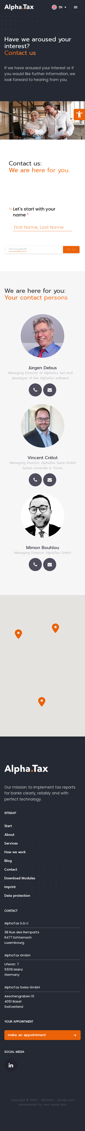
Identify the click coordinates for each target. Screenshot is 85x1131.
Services (11, 843)
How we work (15, 852)
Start (8, 826)
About (9, 834)
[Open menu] (75, 7)
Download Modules (19, 878)
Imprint (10, 887)
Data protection (17, 895)
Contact (10, 869)
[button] (79, 114)
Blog (8, 860)
